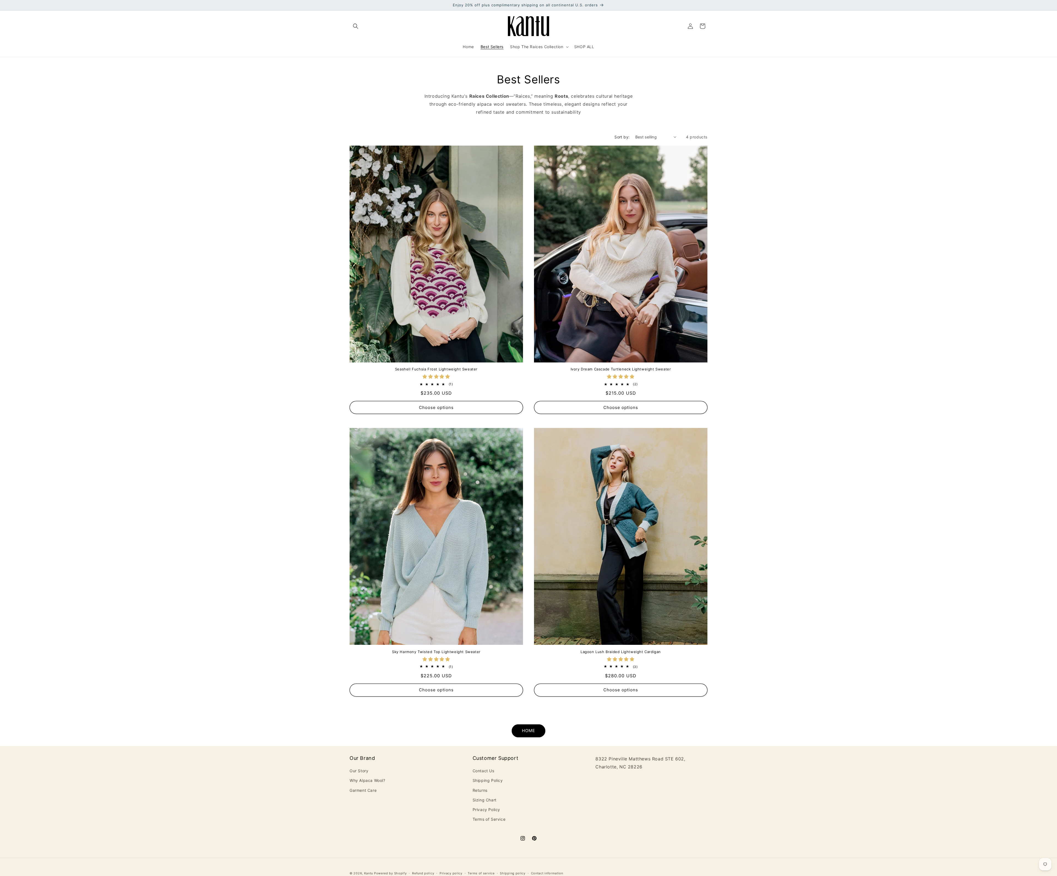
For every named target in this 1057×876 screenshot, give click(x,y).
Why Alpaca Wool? (367, 780)
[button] (356, 26)
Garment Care (363, 790)
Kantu (368, 873)
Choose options (436, 407)
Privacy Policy (486, 809)
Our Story (359, 770)
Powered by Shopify (390, 873)
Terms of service (481, 873)
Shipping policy (512, 873)
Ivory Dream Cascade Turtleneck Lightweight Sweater (621, 369)
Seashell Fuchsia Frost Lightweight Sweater (436, 369)
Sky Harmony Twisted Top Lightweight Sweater (436, 651)
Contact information (547, 873)
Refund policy (423, 873)
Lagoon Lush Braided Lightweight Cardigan (621, 651)
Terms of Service (489, 819)
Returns (480, 790)
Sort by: (622, 137)
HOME (528, 730)
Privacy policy (451, 873)
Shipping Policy (488, 780)
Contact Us (483, 770)
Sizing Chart (485, 800)
